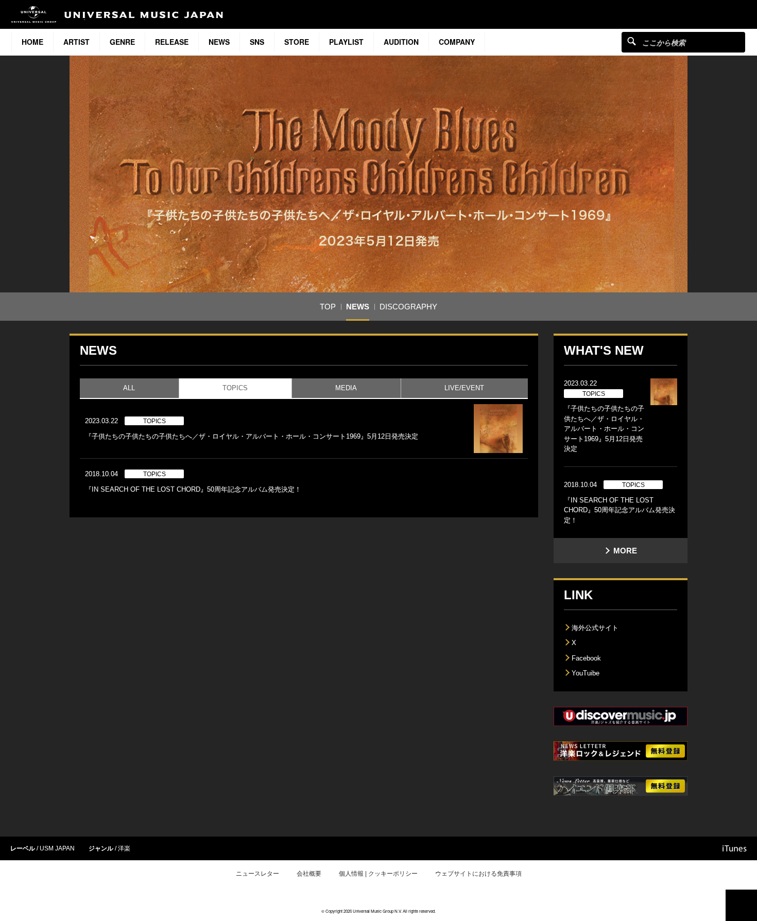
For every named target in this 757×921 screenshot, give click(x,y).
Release (171, 42)
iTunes (734, 848)
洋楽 (124, 848)
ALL (129, 388)
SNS (257, 42)
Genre (122, 42)
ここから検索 (631, 41)
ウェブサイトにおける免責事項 (478, 874)
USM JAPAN (57, 848)
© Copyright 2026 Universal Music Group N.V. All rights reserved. (378, 911)
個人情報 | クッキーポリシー (378, 874)
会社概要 (309, 874)
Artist (76, 42)
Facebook (586, 658)
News (219, 42)
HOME (32, 42)
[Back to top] (741, 905)
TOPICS (235, 388)
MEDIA (346, 388)
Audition (401, 42)
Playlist (346, 42)
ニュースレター (257, 874)
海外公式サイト (595, 628)
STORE (296, 42)
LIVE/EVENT (464, 388)
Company (457, 42)
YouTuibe (585, 673)
